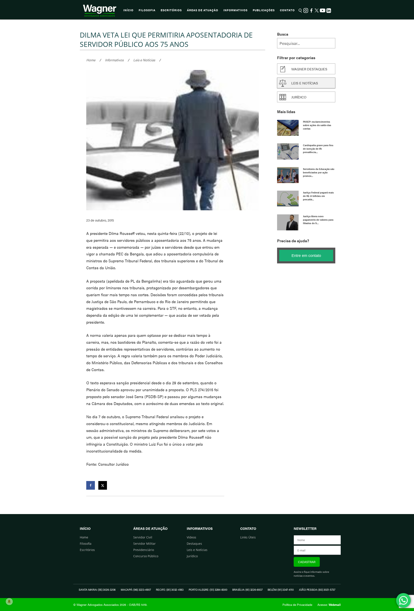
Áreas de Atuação (202, 10)
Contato (287, 10)
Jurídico (298, 97)
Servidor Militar (144, 543)
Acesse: (329, 604)
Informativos (235, 10)
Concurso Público (145, 556)
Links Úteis (248, 537)
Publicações (264, 10)
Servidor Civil (142, 537)
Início (128, 10)
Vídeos (191, 537)
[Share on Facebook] (90, 485)
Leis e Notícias (144, 59)
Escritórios (171, 10)
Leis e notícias (304, 83)
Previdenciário (143, 550)
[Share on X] (102, 485)
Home (90, 59)
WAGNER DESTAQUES (309, 68)
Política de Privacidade (297, 604)
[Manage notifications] (9, 601)
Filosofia (147, 10)
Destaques (194, 543)
